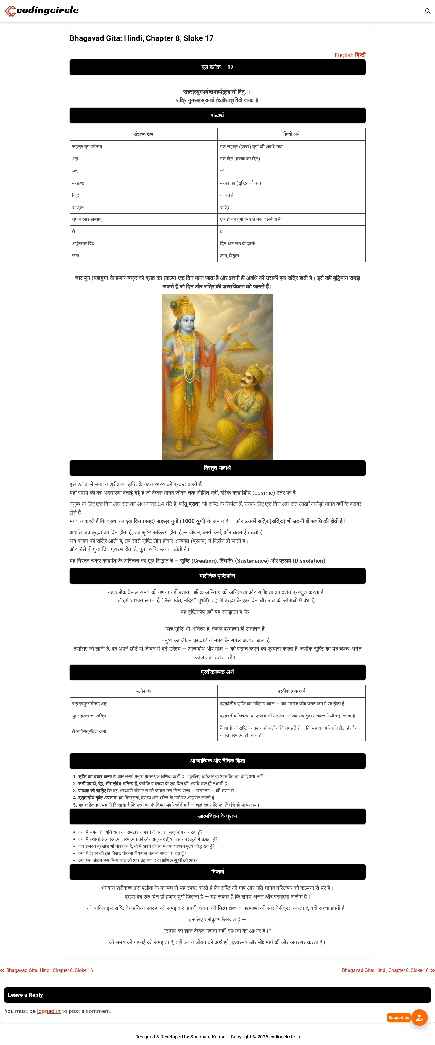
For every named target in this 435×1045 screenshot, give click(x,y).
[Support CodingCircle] (419, 1017)
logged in (49, 1011)
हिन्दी (360, 55)
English (344, 55)
